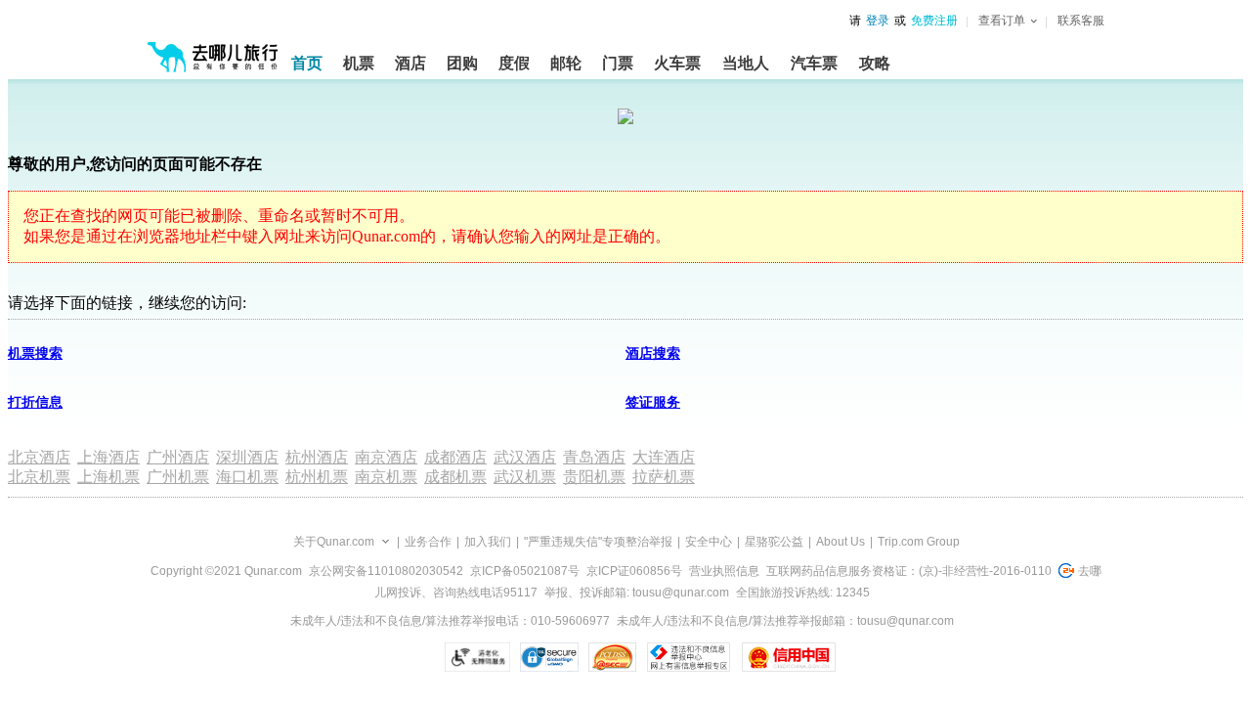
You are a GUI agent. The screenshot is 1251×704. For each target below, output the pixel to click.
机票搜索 (35, 353)
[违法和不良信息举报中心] (688, 657)
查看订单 (1001, 20)
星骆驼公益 (774, 542)
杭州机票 (316, 476)
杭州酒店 (316, 457)
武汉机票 (525, 476)
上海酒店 (108, 457)
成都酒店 (455, 457)
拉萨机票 (663, 476)
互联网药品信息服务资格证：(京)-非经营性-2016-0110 (909, 571)
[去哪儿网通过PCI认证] (612, 657)
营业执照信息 (724, 571)
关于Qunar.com (333, 542)
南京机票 (386, 476)
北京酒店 (39, 457)
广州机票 (178, 476)
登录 (877, 20)
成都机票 (455, 476)
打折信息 (35, 402)
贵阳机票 (594, 476)
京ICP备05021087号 (525, 571)
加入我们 (487, 542)
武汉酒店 (525, 457)
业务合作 (428, 542)
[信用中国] (788, 657)
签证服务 (653, 402)
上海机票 (108, 476)
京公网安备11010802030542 (386, 571)
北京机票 (39, 476)
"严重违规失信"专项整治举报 (598, 542)
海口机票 (247, 476)
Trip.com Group (919, 542)
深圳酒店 (247, 457)
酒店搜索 (653, 353)
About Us (840, 542)
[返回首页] (213, 48)
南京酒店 (386, 457)
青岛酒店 (594, 457)
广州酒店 (178, 457)
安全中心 (708, 542)
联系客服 (1080, 20)
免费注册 (934, 20)
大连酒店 (663, 457)
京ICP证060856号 (634, 571)
